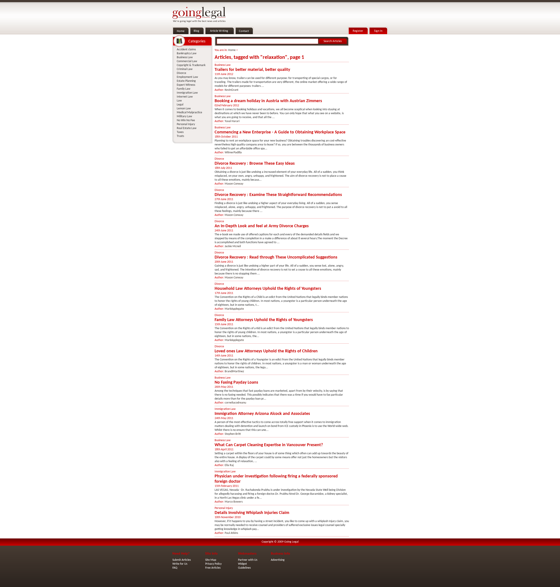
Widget (242, 564)
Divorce (219, 159)
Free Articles (212, 568)
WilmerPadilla (233, 152)
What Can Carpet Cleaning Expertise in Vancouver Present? (269, 445)
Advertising (278, 560)
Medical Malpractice (189, 112)
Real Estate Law (186, 128)
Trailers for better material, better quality (252, 70)
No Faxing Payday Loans (236, 382)
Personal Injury (224, 508)
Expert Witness (186, 85)
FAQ (174, 568)
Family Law (183, 89)
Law (179, 100)
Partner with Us (247, 560)
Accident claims (186, 49)
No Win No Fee (186, 120)
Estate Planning (186, 81)
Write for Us (179, 564)
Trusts (180, 136)
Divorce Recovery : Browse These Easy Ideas (255, 163)
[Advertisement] (369, 100)
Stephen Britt (233, 434)
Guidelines (244, 568)
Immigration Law (225, 409)
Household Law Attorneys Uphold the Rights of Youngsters (268, 289)
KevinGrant (231, 90)
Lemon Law (184, 108)
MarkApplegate (234, 309)
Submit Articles (181, 560)
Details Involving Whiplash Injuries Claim (252, 513)
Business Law (223, 65)
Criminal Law (184, 69)
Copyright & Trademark (191, 65)
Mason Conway (234, 183)
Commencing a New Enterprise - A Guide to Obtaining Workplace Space (280, 132)
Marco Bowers (234, 501)
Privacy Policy (213, 564)
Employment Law (187, 77)
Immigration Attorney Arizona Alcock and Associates (262, 414)
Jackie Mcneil (233, 246)
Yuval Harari (232, 121)
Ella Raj (229, 465)
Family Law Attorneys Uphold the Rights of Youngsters (264, 320)
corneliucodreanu (235, 402)
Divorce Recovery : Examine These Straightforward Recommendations (278, 195)
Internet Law (185, 96)
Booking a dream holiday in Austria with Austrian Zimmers (268, 101)
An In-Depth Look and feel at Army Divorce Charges (262, 226)
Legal (180, 104)
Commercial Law (187, 61)
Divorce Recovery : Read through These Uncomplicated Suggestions (276, 257)
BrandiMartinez (234, 371)
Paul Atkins (231, 533)
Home (232, 50)
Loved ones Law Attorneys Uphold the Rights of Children (266, 351)
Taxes (180, 132)
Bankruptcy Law (186, 53)
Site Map (210, 560)
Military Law (184, 116)
